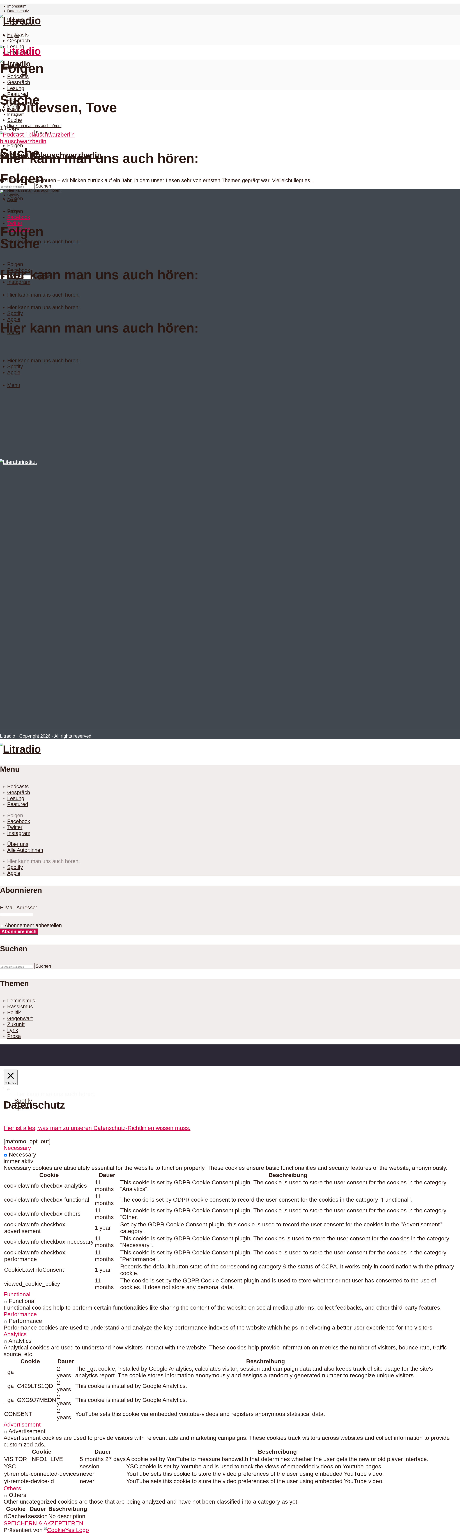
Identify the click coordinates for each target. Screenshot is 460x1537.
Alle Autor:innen (25, 850)
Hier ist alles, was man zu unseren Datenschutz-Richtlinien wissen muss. (97, 1128)
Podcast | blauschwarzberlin (51, 155)
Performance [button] (20, 1314)
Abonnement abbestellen (33, 925)
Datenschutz (18, 11)
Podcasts (18, 35)
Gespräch (18, 40)
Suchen (43, 185)
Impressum (16, 6)
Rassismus (20, 1006)
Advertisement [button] (22, 1424)
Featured (17, 94)
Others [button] (12, 1488)
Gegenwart (20, 1018)
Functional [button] (17, 1294)
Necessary (22, 1154)
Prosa (14, 1036)
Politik (14, 1012)
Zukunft (16, 1024)
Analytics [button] (15, 1334)
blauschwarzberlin (23, 141)
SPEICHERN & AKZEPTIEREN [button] (43, 1523)
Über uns (17, 844)
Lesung (15, 88)
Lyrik (12, 1030)
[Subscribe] (8, 1089)
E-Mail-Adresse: (18, 907)
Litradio (7, 736)
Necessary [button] (17, 1148)
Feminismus (21, 1000)
